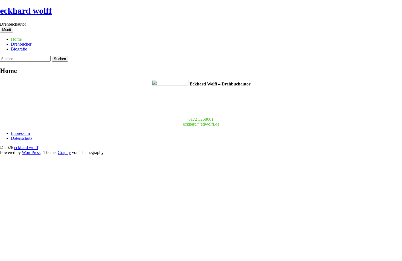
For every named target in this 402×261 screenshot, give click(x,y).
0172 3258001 (201, 119)
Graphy (64, 152)
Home (16, 39)
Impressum (20, 133)
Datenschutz (21, 138)
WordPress (31, 152)
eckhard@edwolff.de (201, 124)
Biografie (19, 49)
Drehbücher (21, 44)
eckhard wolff (26, 11)
